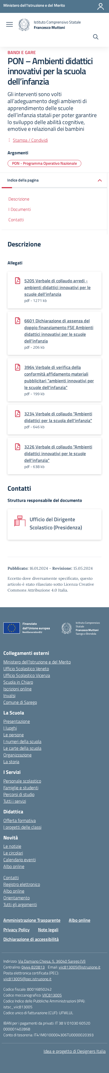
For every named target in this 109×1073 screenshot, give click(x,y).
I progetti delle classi (22, 827)
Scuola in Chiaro (18, 682)
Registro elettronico (21, 884)
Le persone (13, 734)
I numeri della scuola (22, 741)
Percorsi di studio (18, 794)
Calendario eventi (19, 859)
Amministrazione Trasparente (31, 920)
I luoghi (10, 728)
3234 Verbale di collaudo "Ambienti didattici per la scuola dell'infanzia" (58, 417)
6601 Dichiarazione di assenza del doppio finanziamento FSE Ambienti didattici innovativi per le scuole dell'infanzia (58, 330)
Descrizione (18, 198)
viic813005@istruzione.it (79, 967)
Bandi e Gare (22, 52)
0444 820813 (33, 967)
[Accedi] (101, 6)
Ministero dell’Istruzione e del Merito (37, 661)
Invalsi (9, 695)
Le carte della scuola (22, 748)
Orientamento (16, 897)
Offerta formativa (19, 820)
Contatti (16, 219)
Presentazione (16, 721)
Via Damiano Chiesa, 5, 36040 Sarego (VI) (52, 961)
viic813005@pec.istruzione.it (27, 979)
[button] (54, 180)
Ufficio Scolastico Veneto (26, 668)
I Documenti (19, 209)
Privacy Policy (16, 929)
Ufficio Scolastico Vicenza (26, 675)
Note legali (48, 929)
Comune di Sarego (20, 702)
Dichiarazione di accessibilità (31, 939)
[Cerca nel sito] (95, 37)
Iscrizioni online (17, 688)
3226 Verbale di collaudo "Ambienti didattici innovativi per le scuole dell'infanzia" (58, 453)
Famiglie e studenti (20, 787)
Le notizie (12, 846)
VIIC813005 (52, 995)
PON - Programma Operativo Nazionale (44, 163)
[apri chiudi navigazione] (9, 25)
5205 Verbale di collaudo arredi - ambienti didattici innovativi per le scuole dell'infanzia (57, 287)
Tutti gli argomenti (20, 904)
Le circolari (13, 852)
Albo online (13, 866)
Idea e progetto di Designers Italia (75, 1051)
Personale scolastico (22, 781)
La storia (11, 761)
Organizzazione (17, 754)
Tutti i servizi (14, 801)
